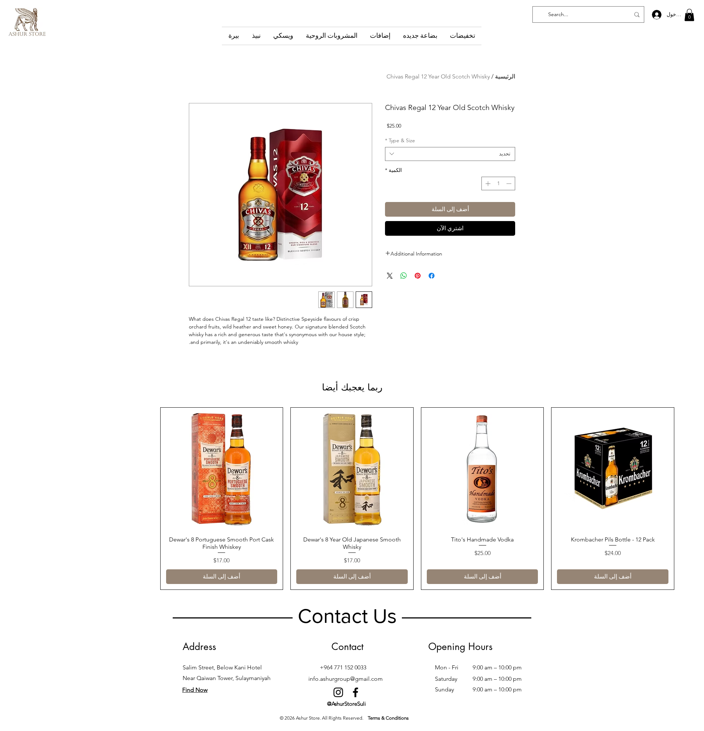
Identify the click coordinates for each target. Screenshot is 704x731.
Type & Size (400, 140)
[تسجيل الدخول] (656, 15)
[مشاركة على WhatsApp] (403, 275)
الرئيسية (505, 76)
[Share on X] (389, 275)
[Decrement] (509, 183)
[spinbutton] (498, 183)
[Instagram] (338, 692)
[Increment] (487, 183)
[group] (352, 498)
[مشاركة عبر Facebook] (431, 275)
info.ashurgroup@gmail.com (345, 678)
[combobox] (450, 154)
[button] (689, 15)
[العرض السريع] (612, 469)
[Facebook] (355, 692)
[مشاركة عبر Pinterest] (417, 275)
